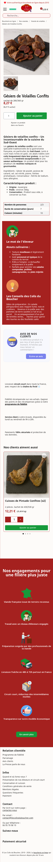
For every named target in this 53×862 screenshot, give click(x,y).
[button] (32, 115)
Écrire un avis (36, 356)
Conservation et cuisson (14, 783)
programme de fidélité (16, 404)
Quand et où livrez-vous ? (15, 776)
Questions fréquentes (13, 792)
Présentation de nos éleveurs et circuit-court (24, 779)
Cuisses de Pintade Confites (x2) (25, 500)
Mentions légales (11, 789)
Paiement (7, 795)
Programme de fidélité (13, 754)
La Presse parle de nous (14, 764)
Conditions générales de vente (17, 786)
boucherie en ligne (41, 852)
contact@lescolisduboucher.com (18, 817)
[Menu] (5, 9)
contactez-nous (10, 810)
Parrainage (8, 758)
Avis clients (8, 761)
